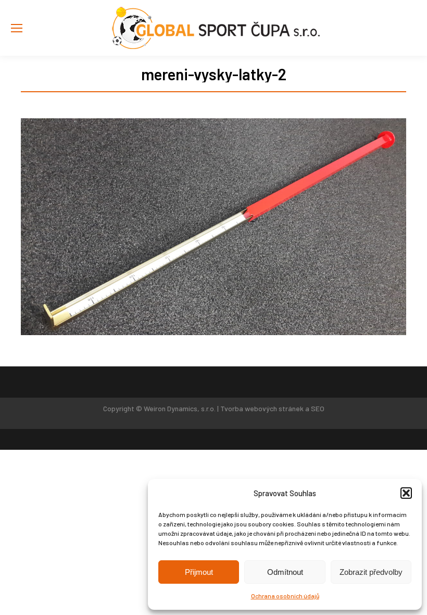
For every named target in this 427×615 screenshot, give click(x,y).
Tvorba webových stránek (262, 408)
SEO (317, 408)
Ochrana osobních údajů (285, 595)
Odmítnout (285, 572)
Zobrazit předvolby (371, 572)
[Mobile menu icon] (16, 28)
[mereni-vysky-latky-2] (213, 226)
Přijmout (199, 572)
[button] (406, 493)
